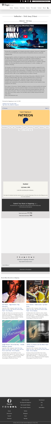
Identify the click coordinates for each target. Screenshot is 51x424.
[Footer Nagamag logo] (9, 399)
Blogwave (21, 130)
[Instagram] (5, 407)
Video (15, 103)
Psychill (36, 127)
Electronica (30, 127)
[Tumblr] (29, 257)
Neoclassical (5, 127)
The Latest (11, 103)
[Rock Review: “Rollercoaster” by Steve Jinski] (37, 291)
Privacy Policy (35, 422)
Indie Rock (21, 349)
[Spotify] (10, 407)
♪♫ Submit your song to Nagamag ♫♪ (41, 1)
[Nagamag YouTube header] (26, 1)
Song (21, 308)
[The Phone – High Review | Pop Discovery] (13, 291)
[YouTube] (13, 407)
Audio (16, 308)
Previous (5, 108)
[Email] (34, 257)
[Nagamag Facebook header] (21, 1)
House (24, 127)
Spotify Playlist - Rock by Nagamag (36, 310)
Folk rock (39, 309)
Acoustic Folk (39, 349)
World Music (19, 127)
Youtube (14, 349)
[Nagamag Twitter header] (23, 1)
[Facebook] (17, 257)
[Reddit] (22, 257)
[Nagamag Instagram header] (28, 1)
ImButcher (12, 105)
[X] (19, 257)
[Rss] (15, 407)
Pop (8, 103)
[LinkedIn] (24, 257)
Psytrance (42, 127)
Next (46, 108)
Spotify (3, 309)
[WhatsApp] (27, 257)
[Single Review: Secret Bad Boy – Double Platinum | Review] (13, 331)
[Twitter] (8, 407)
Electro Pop (7, 105)
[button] (47, 8)
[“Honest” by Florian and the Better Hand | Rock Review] (37, 331)
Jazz (13, 127)
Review (18, 309)
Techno (47, 127)
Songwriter (16, 105)
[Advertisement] (25, 11)
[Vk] (31, 257)
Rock (26, 130)
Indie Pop (14, 309)
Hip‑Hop (30, 130)
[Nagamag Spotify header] (31, 1)
